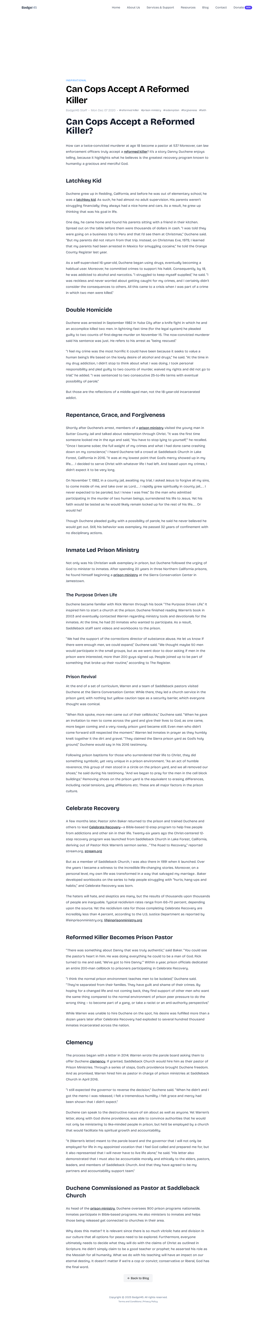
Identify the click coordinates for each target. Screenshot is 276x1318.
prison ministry (151, 428)
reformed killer (135, 152)
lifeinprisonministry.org (123, 920)
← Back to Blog (138, 1278)
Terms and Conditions (129, 1301)
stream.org (93, 851)
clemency (97, 1061)
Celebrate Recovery (105, 827)
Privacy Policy (150, 1301)
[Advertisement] (138, 41)
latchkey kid (86, 200)
